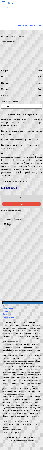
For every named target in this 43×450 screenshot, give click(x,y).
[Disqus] (21, 263)
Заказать (21, 204)
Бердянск (32, 166)
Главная (4, 37)
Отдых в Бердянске (17, 37)
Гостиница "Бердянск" (13, 219)
